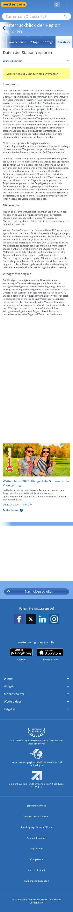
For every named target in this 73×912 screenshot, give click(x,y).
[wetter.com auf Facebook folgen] (19, 619)
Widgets (9, 686)
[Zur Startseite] (15, 4)
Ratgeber (10, 709)
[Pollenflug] (57, 4)
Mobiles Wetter (14, 694)
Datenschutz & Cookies (36, 816)
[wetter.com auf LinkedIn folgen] (42, 619)
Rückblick (64, 42)
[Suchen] (64, 16)
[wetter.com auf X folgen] (31, 620)
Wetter (8, 679)
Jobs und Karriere (36, 805)
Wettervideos (13, 701)
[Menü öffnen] (66, 4)
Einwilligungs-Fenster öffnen (36, 827)
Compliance (36, 859)
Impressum (36, 848)
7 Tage (34, 42)
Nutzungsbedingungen (36, 880)
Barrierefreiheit (36, 870)
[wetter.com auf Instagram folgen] (54, 619)
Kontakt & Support (36, 838)
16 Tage (48, 42)
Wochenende (17, 42)
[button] (36, 679)
